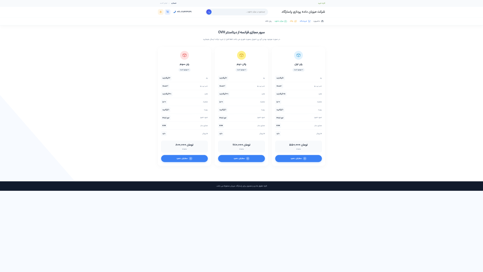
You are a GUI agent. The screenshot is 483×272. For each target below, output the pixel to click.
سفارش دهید (296, 158)
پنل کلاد (268, 21)
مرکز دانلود (278, 21)
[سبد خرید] (167, 12)
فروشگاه (303, 21)
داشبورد (316, 21)
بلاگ (291, 21)
